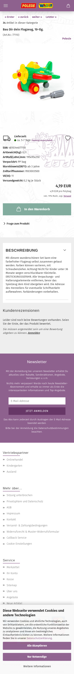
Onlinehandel (15, 459)
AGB (9, 507)
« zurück (23, 17)
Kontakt (11, 519)
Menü (5, 5)
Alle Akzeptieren (37, 645)
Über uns (12, 591)
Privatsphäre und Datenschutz (25, 501)
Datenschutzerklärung (39, 638)
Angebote (12, 597)
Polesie (66, 38)
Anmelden (34, 333)
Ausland (11, 471)
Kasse (10, 579)
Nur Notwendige (37, 656)
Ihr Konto (12, 573)
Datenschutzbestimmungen (53, 428)
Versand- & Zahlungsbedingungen (27, 525)
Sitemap (12, 585)
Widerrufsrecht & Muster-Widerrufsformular (33, 531)
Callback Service (17, 537)
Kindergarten (14, 465)
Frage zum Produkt (18, 223)
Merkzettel (13, 567)
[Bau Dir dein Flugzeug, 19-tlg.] (37, 73)
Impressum (13, 513)
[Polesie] (37, 5)
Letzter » (51, 17)
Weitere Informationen (37, 666)
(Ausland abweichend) (41, 140)
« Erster (9, 17)
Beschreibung (22, 250)
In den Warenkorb (37, 209)
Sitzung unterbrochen (19, 495)
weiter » (37, 17)
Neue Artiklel (14, 603)
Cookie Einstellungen (19, 543)
